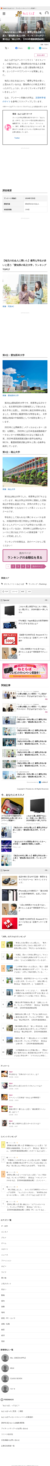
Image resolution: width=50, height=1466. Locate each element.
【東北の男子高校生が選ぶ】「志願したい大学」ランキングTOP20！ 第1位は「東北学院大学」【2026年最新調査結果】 (31, 1005)
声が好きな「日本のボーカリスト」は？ (24, 1074)
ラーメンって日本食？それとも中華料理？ (25, 1098)
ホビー (3, 1266)
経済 (3, 1335)
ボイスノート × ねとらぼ (14, 584)
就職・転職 (5, 1324)
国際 (3, 1307)
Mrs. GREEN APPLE (18, 1358)
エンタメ (4, 1232)
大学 (4, 28)
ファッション (6, 1261)
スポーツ (4, 1249)
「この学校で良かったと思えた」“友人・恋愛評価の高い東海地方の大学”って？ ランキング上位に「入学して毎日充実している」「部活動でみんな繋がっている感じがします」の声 (31, 972)
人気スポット (6, 1284)
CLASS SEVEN (16, 1378)
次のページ (37, 566)
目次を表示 (41, 55)
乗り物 (3, 1278)
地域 (3, 1312)
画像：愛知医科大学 (11, 395)
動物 (3, 1295)
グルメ (3, 1238)
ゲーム (3, 1243)
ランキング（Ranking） (38, 584)
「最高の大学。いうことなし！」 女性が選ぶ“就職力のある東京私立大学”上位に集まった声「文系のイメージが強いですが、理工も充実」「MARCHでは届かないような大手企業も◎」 (31, 996)
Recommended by (33, 782)
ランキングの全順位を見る (25, 557)
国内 (3, 1301)
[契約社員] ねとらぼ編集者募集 (12, 1423)
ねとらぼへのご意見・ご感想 (12, 1411)
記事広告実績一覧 (8, 1446)
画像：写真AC (45, 44)
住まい (3, 1289)
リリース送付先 (7, 1434)
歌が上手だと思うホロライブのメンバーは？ (25, 1086)
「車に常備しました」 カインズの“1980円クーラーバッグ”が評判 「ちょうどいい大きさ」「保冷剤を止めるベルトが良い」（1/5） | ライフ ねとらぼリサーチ (26, 1192)
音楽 (3, 1341)
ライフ (3, 1272)
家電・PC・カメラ (8, 1318)
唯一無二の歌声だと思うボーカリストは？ (25, 1124)
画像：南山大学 (9, 489)
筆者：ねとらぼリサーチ (22, 114)
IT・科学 (4, 1226)
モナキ (12, 1389)
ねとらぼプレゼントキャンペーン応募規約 (17, 1417)
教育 (3, 1330)
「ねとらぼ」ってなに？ (10, 1405)
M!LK (12, 1368)
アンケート (5, 1066)
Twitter (17, 138)
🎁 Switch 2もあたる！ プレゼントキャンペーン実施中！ (19, 8)
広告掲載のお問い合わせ (10, 1440)
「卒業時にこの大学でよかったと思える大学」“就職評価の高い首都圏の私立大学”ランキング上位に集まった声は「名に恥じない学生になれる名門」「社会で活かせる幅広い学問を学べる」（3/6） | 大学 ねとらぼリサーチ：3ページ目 (26, 1165)
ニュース (4, 1255)
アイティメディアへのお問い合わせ (14, 1428)
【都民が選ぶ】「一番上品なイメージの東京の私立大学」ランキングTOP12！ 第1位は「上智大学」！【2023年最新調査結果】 (30, 1041)
